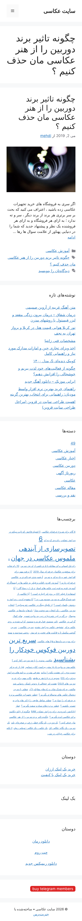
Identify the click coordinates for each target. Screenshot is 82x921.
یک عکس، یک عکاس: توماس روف (31, 728)
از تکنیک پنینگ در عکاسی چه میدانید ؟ (34, 605)
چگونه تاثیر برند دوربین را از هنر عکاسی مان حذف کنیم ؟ (46, 112)
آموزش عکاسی (58, 251)
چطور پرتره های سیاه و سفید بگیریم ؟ (40, 705)
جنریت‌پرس (41, 914)
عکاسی (69, 480)
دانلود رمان (41, 841)
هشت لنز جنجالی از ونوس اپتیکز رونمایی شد (35, 683)
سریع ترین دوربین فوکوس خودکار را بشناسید (42, 649)
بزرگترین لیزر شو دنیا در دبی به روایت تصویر (45, 616)
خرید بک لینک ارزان (60, 769)
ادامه (71, 237)
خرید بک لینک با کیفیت (58, 775)
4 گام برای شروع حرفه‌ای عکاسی (58, 531)
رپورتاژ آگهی (65, 473)
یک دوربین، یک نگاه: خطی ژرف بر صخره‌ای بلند (34, 722)
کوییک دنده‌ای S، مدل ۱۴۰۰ (54, 361)
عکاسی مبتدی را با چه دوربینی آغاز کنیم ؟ (32, 660)
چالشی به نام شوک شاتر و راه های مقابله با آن (52, 689)
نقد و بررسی (65, 495)
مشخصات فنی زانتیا (60, 341)
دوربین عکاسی (64, 465)
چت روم (41, 852)
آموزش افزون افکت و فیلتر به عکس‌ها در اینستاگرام (32, 582)
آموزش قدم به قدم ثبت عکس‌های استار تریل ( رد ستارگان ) (45, 588)
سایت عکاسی (59, 11)
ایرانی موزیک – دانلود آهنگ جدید (50, 381)
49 (73, 443)
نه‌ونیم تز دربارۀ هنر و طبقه (46, 678)
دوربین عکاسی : (26, 627)
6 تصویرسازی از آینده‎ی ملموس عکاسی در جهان (43, 548)
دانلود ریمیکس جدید (41, 863)
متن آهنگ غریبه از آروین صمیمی (50, 307)
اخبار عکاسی (65, 458)
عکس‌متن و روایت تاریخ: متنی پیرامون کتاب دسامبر (50, 667)
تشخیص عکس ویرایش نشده (49, 627)
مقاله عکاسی (65, 488)
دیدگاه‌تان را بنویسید (54, 271)
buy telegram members (52, 889)
